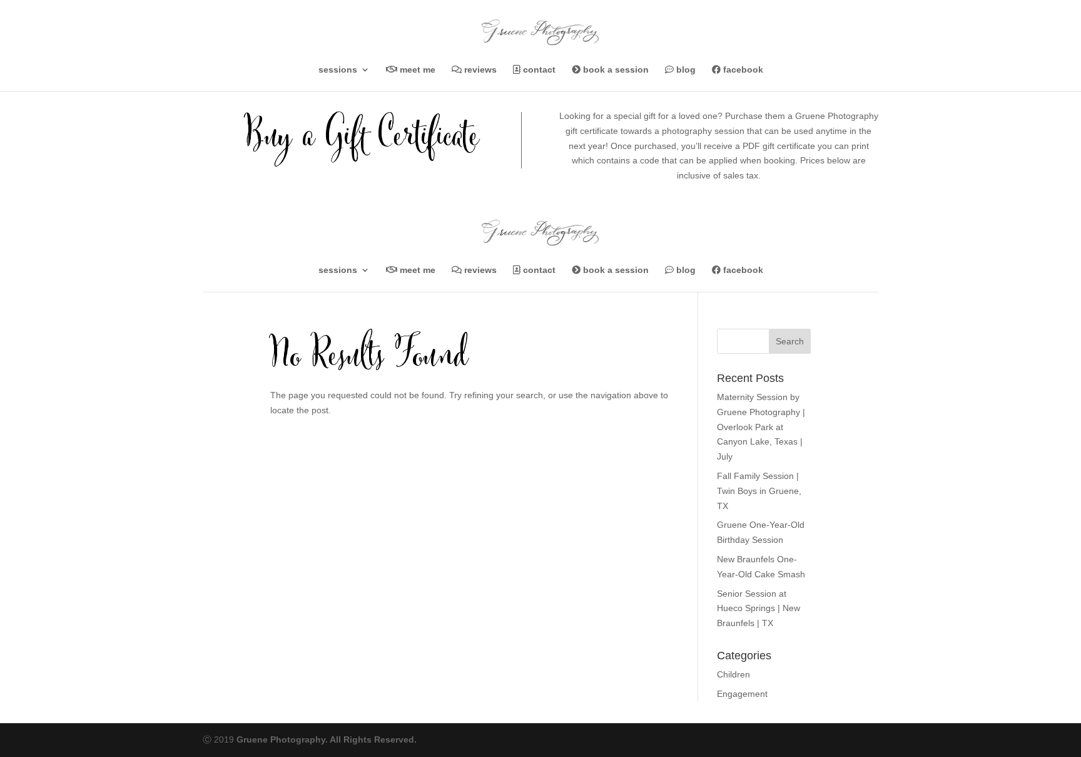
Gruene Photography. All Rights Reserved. (326, 739)
